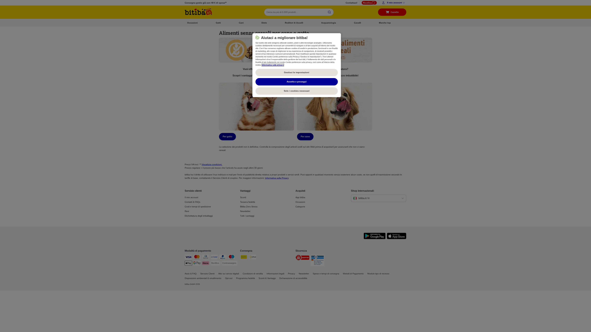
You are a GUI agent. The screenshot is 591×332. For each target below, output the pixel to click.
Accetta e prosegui (297, 81)
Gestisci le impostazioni (296, 72)
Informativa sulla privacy (273, 65)
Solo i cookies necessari (297, 91)
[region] (296, 65)
